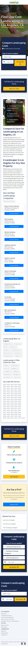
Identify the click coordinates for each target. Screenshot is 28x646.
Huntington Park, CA (8, 344)
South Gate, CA (18, 353)
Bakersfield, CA (15, 365)
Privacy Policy (10, 641)
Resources (4, 613)
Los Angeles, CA (7, 371)
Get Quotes (20, 62)
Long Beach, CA (14, 368)
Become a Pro (5, 625)
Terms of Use (16, 641)
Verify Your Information (9, 201)
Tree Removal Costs (6, 615)
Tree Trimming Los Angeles (10, 527)
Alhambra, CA (18, 356)
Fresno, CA (6, 368)
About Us (3, 631)
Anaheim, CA (7, 365)
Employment (4, 633)
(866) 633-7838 (14, 89)
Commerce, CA (13, 347)
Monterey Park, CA (8, 353)
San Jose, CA (17, 377)
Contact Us (4, 635)
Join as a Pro (14, 504)
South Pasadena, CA (16, 350)
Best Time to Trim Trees (7, 619)
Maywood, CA (18, 344)
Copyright (22, 641)
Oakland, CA (16, 371)
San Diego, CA (17, 374)
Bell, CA (5, 347)
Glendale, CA (7, 350)
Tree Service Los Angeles (9, 524)
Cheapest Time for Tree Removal (10, 621)
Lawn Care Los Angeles (9, 520)
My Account (4, 627)
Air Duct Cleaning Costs (7, 617)
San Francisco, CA (8, 377)
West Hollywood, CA (8, 356)
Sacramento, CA (7, 374)
